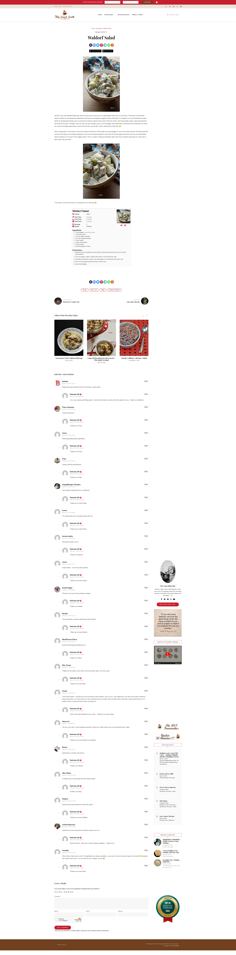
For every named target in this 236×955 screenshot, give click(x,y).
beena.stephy (67, 536)
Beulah (65, 613)
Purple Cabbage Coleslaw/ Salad (134, 358)
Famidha (65, 850)
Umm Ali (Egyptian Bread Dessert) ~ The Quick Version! (101, 359)
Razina (64, 747)
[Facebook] (94, 45)
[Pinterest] (101, 45)
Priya (64, 459)
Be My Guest (67, 6)
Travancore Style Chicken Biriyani (68, 358)
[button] (125, 225)
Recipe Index (109, 14)
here (114, 132)
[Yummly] (112, 45)
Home (100, 14)
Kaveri (64, 510)
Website (120, 911)
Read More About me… (167, 604)
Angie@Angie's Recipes (71, 484)
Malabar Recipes (123, 14)
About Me (57, 6)
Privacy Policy (61, 945)
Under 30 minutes (115, 290)
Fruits (85, 290)
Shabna (65, 799)
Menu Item (166, 6)
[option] (68, 341)
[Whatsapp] (108, 45)
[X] (90, 45)
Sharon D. (66, 721)
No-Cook (94, 290)
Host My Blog (175, 946)
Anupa (64, 691)
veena (64, 562)
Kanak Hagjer (67, 588)
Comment (57, 896)
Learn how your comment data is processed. (94, 931)
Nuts (103, 290)
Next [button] (146, 316)
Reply (146, 381)
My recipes (99, 28)
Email (88, 911)
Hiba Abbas (66, 773)
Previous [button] (143, 316)
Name (56, 911)
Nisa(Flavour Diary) (69, 639)
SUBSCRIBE (147, 2)
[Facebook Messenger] (97, 45)
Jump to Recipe (96, 51)
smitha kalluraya (68, 825)
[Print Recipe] (121, 225)
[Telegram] (105, 45)
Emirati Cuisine (137, 14)
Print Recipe (108, 51)
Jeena (64, 433)
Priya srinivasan (68, 407)
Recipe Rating (58, 892)
